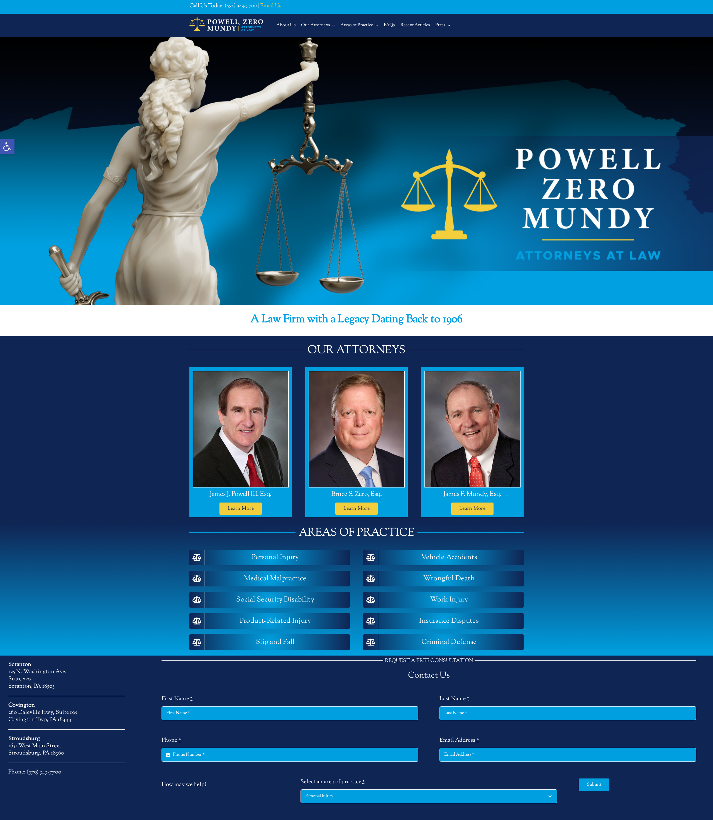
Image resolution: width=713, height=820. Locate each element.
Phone (171, 740)
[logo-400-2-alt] (226, 19)
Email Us (270, 6)
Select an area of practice (333, 782)
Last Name (454, 699)
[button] (7, 146)
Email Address (459, 740)
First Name (177, 699)
